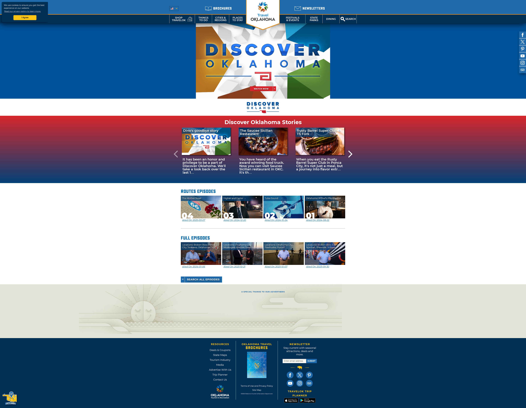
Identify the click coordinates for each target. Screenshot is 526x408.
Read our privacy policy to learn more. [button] (22, 11)
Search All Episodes (203, 279)
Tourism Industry (220, 359)
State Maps (220, 355)
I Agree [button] (24, 17)
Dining (331, 19)
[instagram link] (299, 383)
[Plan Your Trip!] (10, 398)
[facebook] (522, 34)
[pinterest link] (309, 375)
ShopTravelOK (179, 19)
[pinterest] (522, 48)
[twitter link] (299, 375)
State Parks (314, 19)
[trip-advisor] (522, 69)
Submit (311, 361)
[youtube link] (290, 383)
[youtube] (522, 55)
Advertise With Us (220, 369)
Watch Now (261, 89)
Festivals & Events (292, 19)
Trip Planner (220, 374)
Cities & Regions (220, 19)
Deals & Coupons (220, 350)
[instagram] (522, 62)
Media (220, 364)
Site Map (256, 390)
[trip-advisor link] (309, 383)
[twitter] (522, 41)
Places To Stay (237, 19)
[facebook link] (290, 375)
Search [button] (350, 19)
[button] (176, 154)
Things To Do (203, 19)
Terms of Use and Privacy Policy (257, 386)
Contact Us (220, 379)
